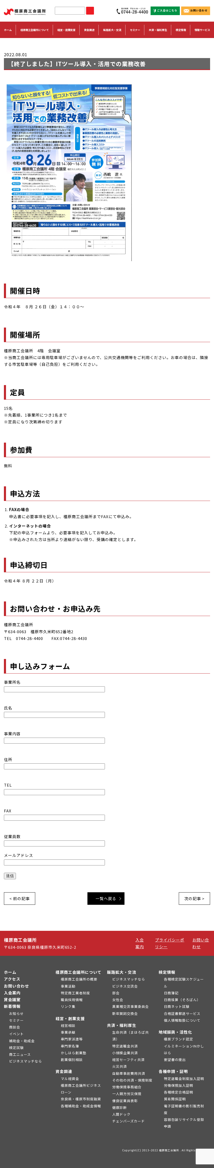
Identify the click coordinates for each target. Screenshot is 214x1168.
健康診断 (119, 1107)
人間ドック (121, 1114)
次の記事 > (194, 898)
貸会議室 (12, 999)
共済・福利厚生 (121, 1025)
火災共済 (119, 1066)
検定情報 (167, 972)
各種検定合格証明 (178, 1092)
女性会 (117, 999)
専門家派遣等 (72, 1039)
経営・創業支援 (70, 1018)
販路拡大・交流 (121, 972)
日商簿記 (171, 992)
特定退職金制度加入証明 (184, 1078)
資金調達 (64, 1071)
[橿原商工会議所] (25, 11)
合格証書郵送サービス (182, 1013)
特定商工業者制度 (75, 992)
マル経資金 (70, 1078)
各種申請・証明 (173, 1071)
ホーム (8, 30)
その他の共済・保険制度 (132, 1080)
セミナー (135, 30)
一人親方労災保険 (126, 1093)
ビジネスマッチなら (25, 1061)
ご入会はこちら (167, 10)
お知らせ (16, 1013)
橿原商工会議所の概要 (79, 979)
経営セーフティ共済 (128, 1059)
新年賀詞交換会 (125, 1013)
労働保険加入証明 (178, 1085)
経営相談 (68, 1025)
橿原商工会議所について (79, 972)
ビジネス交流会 (125, 986)
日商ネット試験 (176, 1006)
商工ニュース (20, 1054)
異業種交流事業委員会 (130, 1006)
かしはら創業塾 (73, 1052)
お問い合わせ (198, 10)
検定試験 (16, 1047)
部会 (116, 992)
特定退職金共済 (125, 1046)
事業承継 (68, 1032)
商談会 (14, 1027)
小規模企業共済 (125, 1052)
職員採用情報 (72, 999)
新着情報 (12, 1006)
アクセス (12, 979)
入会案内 (12, 992)
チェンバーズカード (128, 1121)
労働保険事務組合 (126, 1086)
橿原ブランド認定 (178, 1039)
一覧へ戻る (106, 898)
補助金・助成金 (22, 1040)
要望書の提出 (175, 1059)
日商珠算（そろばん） (182, 999)
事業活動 (68, 986)
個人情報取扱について (182, 1020)
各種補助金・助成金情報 (81, 1105)
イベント (16, 1033)
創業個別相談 (72, 1059)
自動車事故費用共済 (128, 1073)
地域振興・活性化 (175, 1032)
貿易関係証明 (175, 1098)
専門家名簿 (70, 1046)
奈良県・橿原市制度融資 (81, 1098)
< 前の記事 (19, 898)
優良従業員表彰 (125, 1100)
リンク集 (68, 1006)
